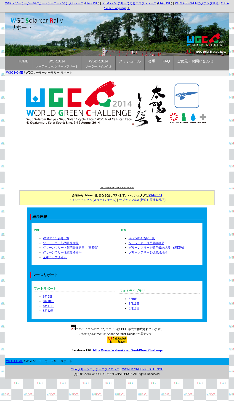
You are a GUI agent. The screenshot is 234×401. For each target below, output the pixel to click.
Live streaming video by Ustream (117, 187)
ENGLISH (91, 3)
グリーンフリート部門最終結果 (64, 247)
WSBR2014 (98, 63)
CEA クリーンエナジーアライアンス (95, 369)
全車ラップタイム (55, 257)
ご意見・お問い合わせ (195, 61)
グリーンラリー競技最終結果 (62, 252)
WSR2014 (57, 63)
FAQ (166, 61)
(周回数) (93, 247)
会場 (151, 61)
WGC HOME (14, 72)
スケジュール (130, 61)
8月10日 (48, 301)
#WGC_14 (155, 195)
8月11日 (48, 306)
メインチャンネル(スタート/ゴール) (92, 200)
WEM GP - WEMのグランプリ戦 (196, 3)
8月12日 (48, 310)
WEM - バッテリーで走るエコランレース (129, 3)
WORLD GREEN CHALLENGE (142, 369)
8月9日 (47, 296)
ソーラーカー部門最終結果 (61, 243)
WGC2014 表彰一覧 (56, 238)
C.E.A (225, 3)
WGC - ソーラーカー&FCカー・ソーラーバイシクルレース (44, 3)
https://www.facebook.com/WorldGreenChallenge (127, 350)
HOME (23, 61)
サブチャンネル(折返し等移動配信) (142, 200)
